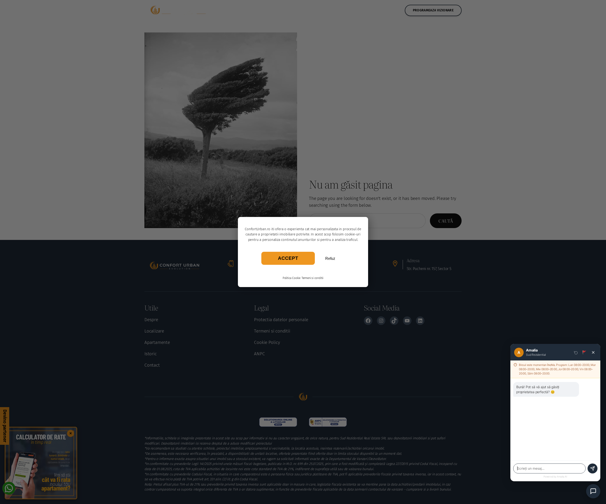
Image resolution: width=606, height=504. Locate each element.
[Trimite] (592, 468)
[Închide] (593, 352)
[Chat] (593, 491)
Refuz (330, 258)
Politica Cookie (291, 278)
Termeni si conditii (312, 278)
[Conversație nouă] (576, 352)
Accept (288, 258)
